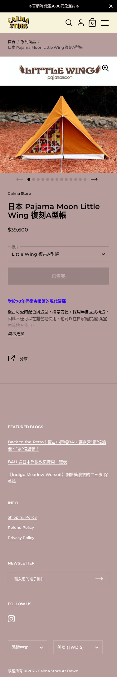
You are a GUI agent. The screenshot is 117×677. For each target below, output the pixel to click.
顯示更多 (16, 334)
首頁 (11, 41)
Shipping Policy (22, 517)
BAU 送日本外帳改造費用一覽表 (37, 461)
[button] (28, 179)
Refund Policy (21, 527)
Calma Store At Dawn (58, 671)
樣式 (15, 247)
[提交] (99, 579)
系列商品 (28, 41)
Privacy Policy (21, 537)
